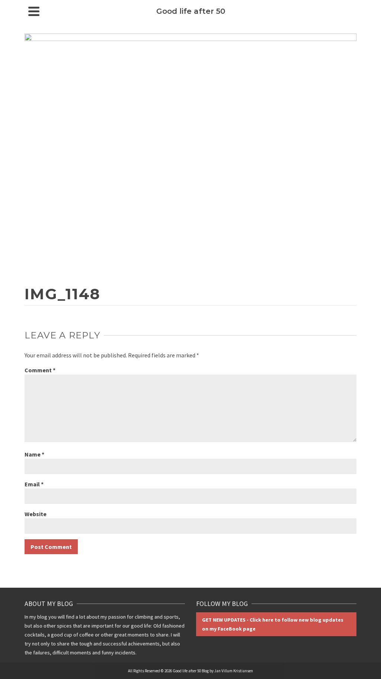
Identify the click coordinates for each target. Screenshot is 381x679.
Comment (40, 370)
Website (36, 514)
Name (34, 454)
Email (34, 484)
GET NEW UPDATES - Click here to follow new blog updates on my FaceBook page (272, 624)
